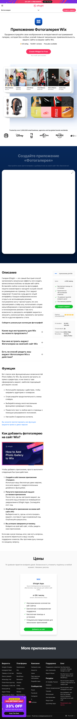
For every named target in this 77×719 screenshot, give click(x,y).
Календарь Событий (8, 685)
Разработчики (35, 681)
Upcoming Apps (51, 703)
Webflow (19, 673)
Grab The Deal (14, 713)
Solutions (48, 685)
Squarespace (21, 667)
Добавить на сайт (38, 629)
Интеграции (49, 694)
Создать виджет (69, 10)
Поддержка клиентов (53, 667)
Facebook (34, 693)
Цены (33, 673)
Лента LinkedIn (6, 676)
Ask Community (51, 670)
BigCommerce (21, 695)
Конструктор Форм (8, 695)
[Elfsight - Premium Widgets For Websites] (38, 5)
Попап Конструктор (8, 682)
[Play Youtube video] (22, 453)
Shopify (19, 682)
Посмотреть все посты (65, 704)
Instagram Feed (7, 670)
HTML (18, 685)
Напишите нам (36, 667)
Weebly (19, 691)
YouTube (34, 702)
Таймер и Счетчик (8, 673)
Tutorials (48, 691)
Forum (33, 690)
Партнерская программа (35, 677)
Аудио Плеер (6, 691)
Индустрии (49, 700)
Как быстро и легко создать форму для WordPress (66, 675)
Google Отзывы (7, 667)
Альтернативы (50, 697)
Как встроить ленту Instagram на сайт (66, 688)
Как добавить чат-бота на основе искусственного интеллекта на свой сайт (66, 696)
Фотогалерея (6, 10)
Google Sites (20, 688)
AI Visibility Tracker (52, 682)
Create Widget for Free (38, 52)
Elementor (20, 679)
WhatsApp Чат (6, 679)
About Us (34, 670)
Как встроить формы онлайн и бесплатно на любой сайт (67, 682)
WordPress (20, 676)
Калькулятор (6, 688)
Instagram (34, 696)
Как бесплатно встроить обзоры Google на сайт (66, 669)
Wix (18, 670)
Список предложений (53, 688)
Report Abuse (50, 673)
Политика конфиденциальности (42, 716)
